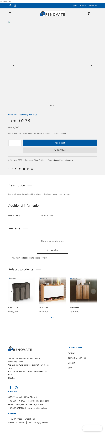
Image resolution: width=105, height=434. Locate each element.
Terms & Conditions (77, 358)
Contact (71, 363)
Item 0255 (43, 307)
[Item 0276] (83, 290)
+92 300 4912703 (16, 408)
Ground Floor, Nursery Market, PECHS (25, 404)
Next (91, 65)
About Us (93, 6)
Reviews (72, 353)
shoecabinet (58, 160)
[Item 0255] (52, 290)
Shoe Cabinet (21, 115)
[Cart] (88, 13)
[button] (17, 298)
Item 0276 (74, 307)
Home (10, 115)
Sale (75, 6)
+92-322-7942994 (17, 422)
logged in (27, 258)
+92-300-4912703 (16, 401)
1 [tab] (51, 317)
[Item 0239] (21, 290)
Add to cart (60, 143)
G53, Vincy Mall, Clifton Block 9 (22, 397)
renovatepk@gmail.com (38, 401)
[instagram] (15, 5)
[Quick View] (26, 298)
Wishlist (83, 6)
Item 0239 (13, 307)
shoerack (69, 160)
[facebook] (10, 5)
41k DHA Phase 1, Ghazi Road (21, 419)
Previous (13, 65)
